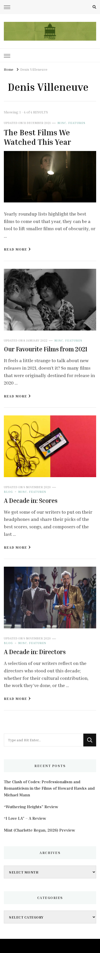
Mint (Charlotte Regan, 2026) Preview (39, 830)
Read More (15, 249)
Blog (8, 492)
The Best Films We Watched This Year (37, 137)
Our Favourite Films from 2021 (45, 349)
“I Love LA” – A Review (25, 818)
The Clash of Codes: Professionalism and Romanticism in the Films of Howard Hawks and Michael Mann (49, 788)
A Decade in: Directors (35, 651)
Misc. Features (71, 123)
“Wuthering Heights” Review (31, 806)
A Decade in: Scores (30, 500)
